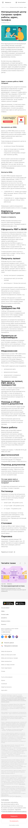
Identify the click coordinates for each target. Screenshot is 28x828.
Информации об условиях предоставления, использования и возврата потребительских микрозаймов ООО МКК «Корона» (13, 700)
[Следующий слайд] (25, 563)
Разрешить (14, 816)
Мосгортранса (10, 168)
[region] (14, 7)
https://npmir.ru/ (4, 794)
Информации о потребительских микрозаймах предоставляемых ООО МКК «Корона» (13, 698)
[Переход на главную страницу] (8, 3)
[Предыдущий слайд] (20, 563)
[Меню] (3, 2)
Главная (3, 7)
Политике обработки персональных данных (14, 811)
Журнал (7, 7)
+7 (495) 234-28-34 (5, 632)
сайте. (25, 208)
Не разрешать (14, 821)
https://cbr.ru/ (18, 796)
